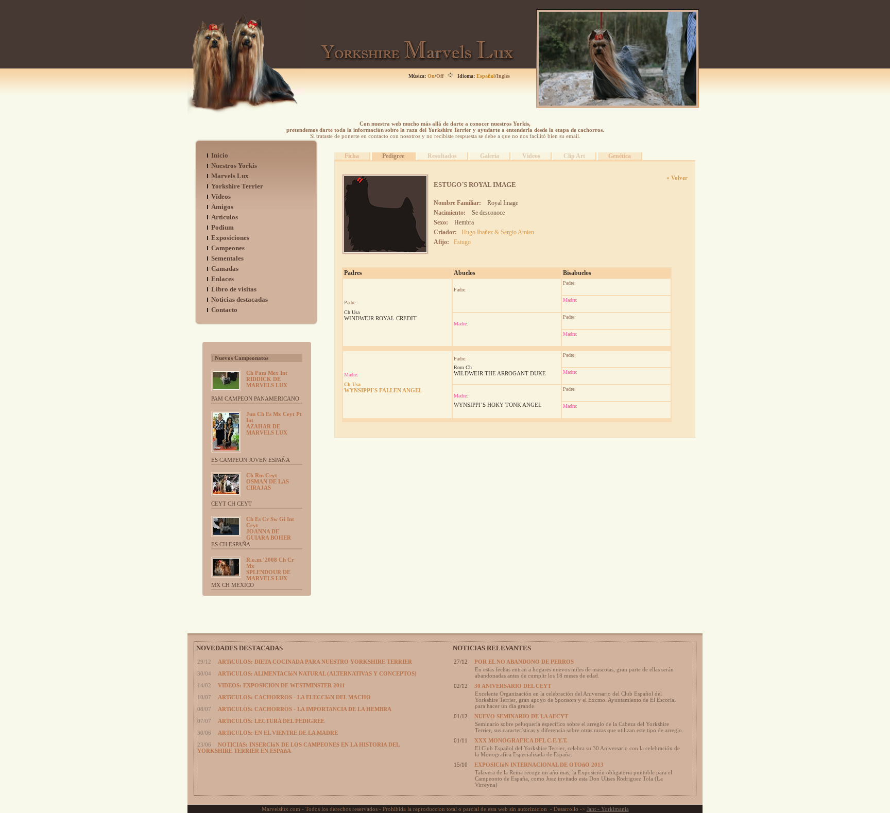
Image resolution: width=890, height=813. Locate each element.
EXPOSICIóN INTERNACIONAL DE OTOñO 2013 (539, 765)
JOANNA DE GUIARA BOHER (270, 528)
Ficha (352, 156)
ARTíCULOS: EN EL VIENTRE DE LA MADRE (278, 733)
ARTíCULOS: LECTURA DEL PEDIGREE (271, 721)
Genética (619, 156)
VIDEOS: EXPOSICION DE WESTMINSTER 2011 (281, 685)
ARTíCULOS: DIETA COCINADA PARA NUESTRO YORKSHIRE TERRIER (315, 662)
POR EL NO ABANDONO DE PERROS (524, 662)
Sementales (227, 258)
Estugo (462, 242)
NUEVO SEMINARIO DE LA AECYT (521, 716)
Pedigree (393, 156)
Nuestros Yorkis (234, 165)
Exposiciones (230, 237)
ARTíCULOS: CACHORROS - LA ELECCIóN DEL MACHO (294, 697)
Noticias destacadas (239, 299)
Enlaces (222, 279)
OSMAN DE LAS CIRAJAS (267, 481)
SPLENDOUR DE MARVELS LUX (270, 569)
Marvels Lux (230, 176)
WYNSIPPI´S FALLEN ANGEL (383, 387)
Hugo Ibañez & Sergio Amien (497, 232)
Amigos (222, 207)
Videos (531, 156)
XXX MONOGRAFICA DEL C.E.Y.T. (521, 740)
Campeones (228, 248)
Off (439, 76)
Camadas (224, 268)
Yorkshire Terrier (237, 186)
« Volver (677, 178)
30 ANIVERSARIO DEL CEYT (512, 686)
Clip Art (574, 156)
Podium (222, 227)
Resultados (442, 156)
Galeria (489, 156)
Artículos (224, 217)
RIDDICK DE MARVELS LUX (266, 379)
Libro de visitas (233, 289)
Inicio (219, 155)
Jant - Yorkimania (608, 809)
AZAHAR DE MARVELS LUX (274, 423)
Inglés (503, 76)
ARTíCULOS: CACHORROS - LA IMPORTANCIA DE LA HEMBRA (304, 709)
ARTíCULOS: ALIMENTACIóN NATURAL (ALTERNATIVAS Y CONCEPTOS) (317, 673)
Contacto (224, 310)
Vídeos (221, 196)
